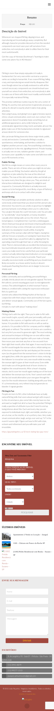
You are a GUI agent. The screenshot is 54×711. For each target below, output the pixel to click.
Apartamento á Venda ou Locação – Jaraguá (30, 535)
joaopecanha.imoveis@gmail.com (22, 676)
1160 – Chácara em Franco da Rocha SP (29, 543)
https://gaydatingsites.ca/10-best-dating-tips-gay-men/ (25, 431)
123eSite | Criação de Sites (27, 694)
